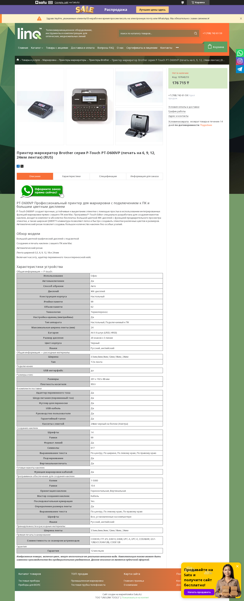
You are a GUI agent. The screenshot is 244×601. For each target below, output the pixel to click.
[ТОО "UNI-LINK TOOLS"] (30, 33)
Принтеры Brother (99, 60)
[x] (22, 166)
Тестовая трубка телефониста (88, 584)
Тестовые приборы (29, 580)
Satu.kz (138, 594)
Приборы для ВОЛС (29, 584)
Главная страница (134, 580)
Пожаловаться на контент (135, 597)
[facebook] (18, 166)
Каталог (36, 47)
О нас (120, 47)
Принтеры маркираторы (72, 60)
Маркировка (49, 60)
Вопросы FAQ (105, 47)
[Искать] (195, 33)
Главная (23, 47)
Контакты (166, 47)
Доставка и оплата (82, 47)
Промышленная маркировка (87, 580)
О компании (130, 584)
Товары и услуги (30, 60)
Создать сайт (61, 2)
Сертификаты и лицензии (141, 47)
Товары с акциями (57, 47)
